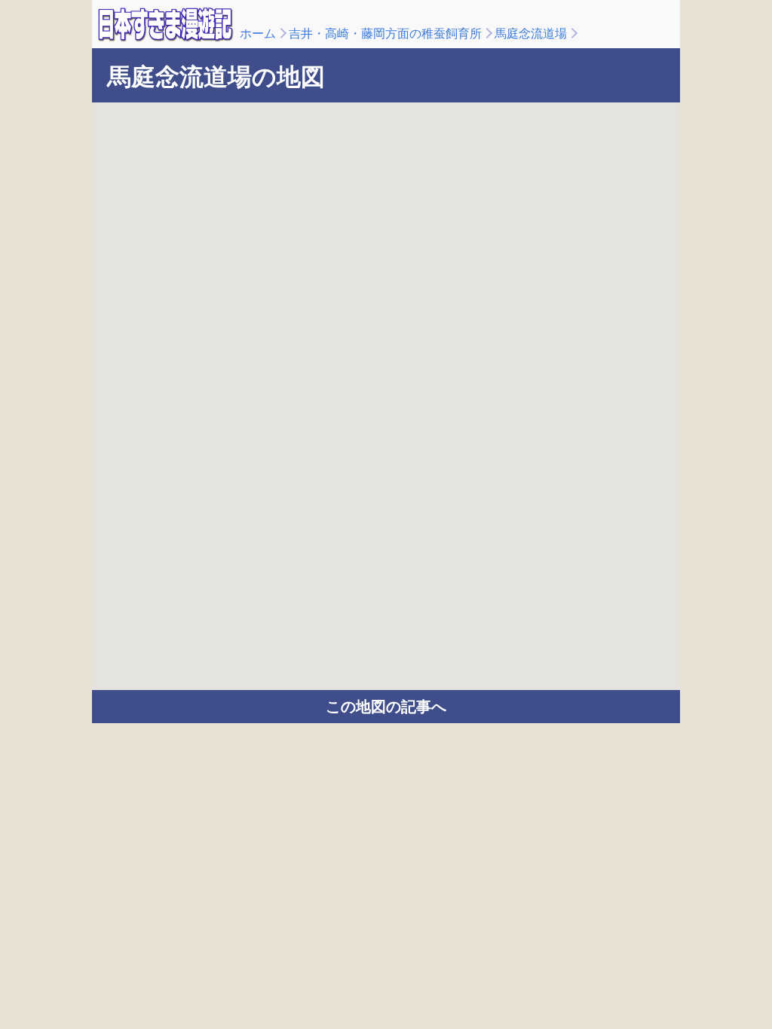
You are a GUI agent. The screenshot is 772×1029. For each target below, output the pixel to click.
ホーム (258, 33)
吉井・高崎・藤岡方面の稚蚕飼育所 (385, 33)
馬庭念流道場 (531, 33)
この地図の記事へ (386, 706)
